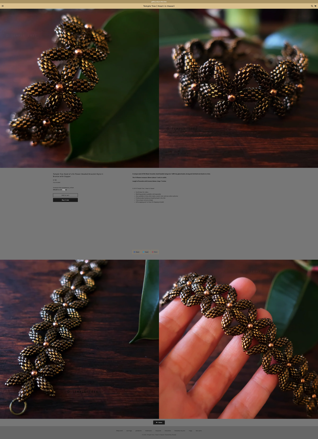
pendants (139, 430)
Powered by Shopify (170, 435)
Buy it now (65, 200)
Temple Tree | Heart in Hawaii (159, 6)
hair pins (199, 430)
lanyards (158, 430)
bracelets (168, 430)
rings (190, 430)
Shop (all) (119, 430)
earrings (129, 430)
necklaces (148, 430)
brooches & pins (180, 430)
